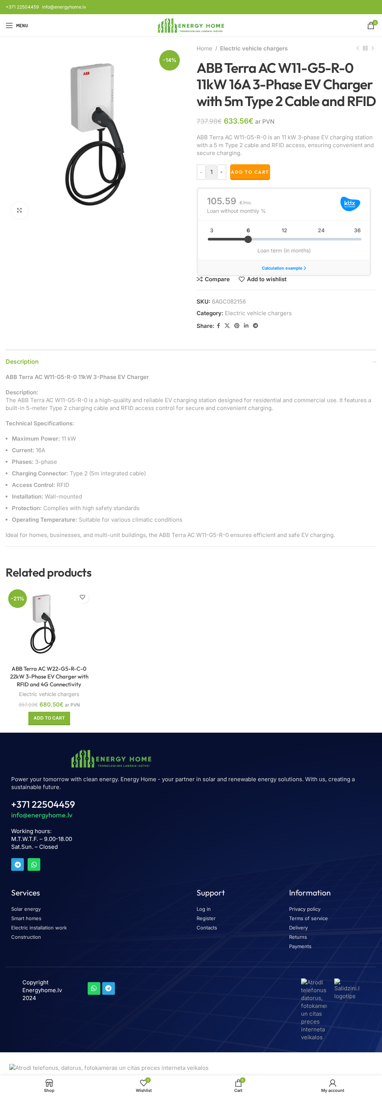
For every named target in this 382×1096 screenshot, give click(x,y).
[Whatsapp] (34, 864)
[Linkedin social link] (246, 326)
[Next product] (372, 48)
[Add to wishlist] (82, 596)
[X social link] (227, 326)
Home (204, 48)
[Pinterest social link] (237, 326)
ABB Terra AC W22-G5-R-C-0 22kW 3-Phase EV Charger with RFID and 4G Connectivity (49, 676)
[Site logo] (191, 24)
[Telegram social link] (255, 326)
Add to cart (250, 172)
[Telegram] (17, 864)
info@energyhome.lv (64, 7)
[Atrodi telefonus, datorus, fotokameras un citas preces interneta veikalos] (313, 1009)
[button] (49, 718)
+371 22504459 (22, 7)
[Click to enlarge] (19, 210)
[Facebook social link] (218, 326)
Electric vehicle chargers (254, 48)
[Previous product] (357, 48)
